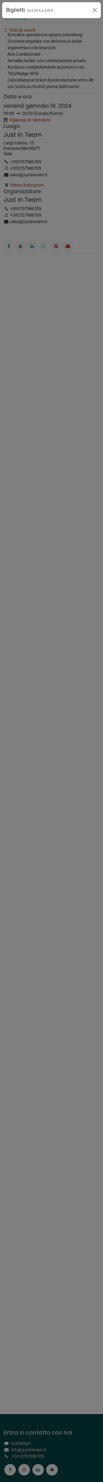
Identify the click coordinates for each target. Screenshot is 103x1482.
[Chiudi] (95, 10)
